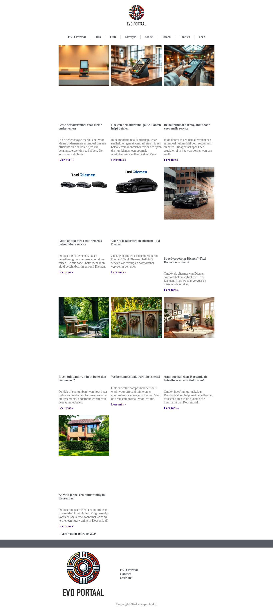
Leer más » (66, 159)
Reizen (166, 37)
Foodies (184, 37)
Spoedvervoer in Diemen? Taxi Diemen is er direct (185, 260)
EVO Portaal (77, 37)
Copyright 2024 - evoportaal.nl (136, 604)
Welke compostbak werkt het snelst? (135, 376)
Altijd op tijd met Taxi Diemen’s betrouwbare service (80, 242)
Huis (98, 37)
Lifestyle (130, 37)
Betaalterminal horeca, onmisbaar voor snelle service (187, 126)
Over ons (126, 577)
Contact (125, 573)
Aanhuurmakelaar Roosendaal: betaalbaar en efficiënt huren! (185, 378)
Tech (202, 37)
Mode (149, 37)
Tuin (113, 37)
